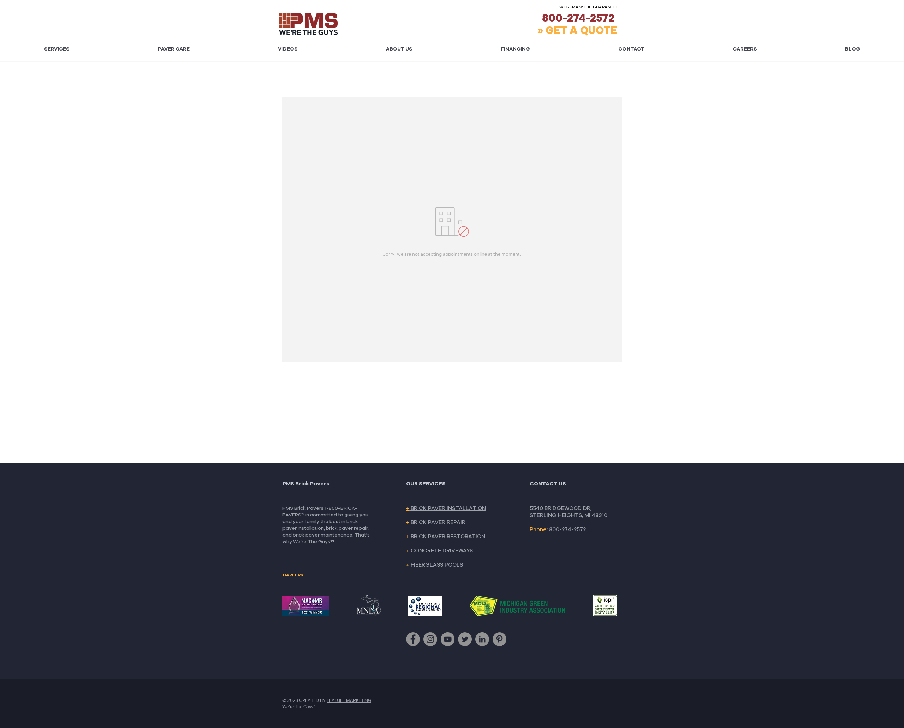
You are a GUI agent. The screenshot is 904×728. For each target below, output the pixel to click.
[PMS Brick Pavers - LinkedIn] (482, 639)
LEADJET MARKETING (349, 700)
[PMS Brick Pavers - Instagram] (430, 639)
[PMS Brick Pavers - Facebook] (413, 639)
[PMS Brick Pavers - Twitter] (465, 639)
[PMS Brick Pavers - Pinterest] (499, 639)
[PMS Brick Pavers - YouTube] (447, 639)
